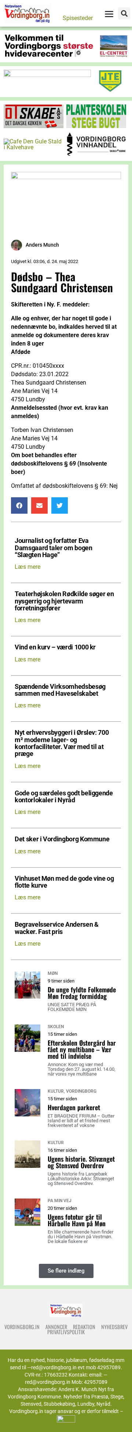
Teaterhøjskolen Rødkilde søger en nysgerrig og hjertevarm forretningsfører (64, 601)
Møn (53, 973)
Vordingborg (81, 1091)
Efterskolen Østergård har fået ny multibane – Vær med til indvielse (82, 1049)
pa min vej (60, 1200)
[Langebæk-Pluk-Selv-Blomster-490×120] (47, 75)
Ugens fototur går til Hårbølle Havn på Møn (77, 1220)
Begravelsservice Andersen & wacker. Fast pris (57, 928)
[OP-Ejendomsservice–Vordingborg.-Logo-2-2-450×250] (66, 177)
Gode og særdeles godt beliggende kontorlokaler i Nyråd (64, 797)
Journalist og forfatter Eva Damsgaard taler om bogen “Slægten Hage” (53, 548)
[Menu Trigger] (109, 14)
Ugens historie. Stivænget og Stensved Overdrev (81, 1162)
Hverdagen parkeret (74, 1107)
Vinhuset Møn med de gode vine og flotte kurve (64, 882)
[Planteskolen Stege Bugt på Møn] (96, 126)
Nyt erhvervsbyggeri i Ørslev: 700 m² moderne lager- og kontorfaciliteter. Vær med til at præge (62, 743)
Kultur (56, 1091)
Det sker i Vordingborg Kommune (62, 839)
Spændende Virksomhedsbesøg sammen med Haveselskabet (60, 690)
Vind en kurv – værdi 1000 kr (55, 647)
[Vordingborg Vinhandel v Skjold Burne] (96, 154)
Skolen (56, 1026)
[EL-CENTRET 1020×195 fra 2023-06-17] (66, 55)
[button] (124, 13)
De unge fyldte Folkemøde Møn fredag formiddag (82, 993)
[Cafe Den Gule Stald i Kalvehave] (33, 147)
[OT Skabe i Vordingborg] (33, 126)
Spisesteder (78, 18)
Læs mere (27, 566)
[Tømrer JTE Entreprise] (110, 90)
